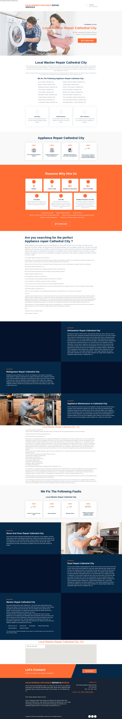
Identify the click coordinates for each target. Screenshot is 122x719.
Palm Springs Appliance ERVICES (47, 683)
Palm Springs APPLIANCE (42, 6)
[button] (48, 695)
